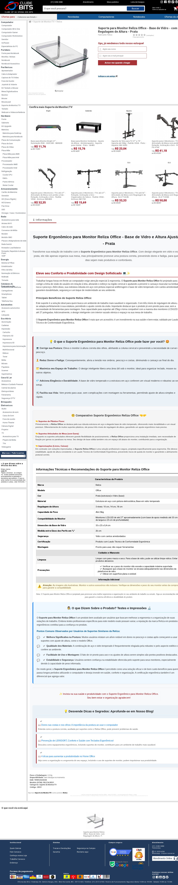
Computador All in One (11, 29)
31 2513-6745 (159, 851)
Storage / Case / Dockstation (14, 213)
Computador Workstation (12, 36)
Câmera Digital (7, 426)
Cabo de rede (7, 227)
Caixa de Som (8, 416)
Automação (6, 322)
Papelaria (5, 367)
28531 (39, 787)
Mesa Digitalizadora (10, 91)
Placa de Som (7, 143)
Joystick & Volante (9, 84)
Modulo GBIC (7, 237)
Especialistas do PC (10, 46)
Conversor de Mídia (9, 230)
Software (5, 43)
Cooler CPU (7, 175)
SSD (3, 209)
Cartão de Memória (9, 192)
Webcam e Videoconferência (13, 112)
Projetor (5, 429)
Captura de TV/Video (10, 78)
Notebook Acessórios (11, 64)
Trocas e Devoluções (62, 848)
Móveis (4, 363)
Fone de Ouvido (8, 81)
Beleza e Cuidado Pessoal (12, 384)
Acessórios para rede (10, 220)
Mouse (4, 98)
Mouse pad (6, 102)
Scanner (5, 370)
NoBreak (5, 277)
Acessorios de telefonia (11, 287)
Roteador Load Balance (11, 248)
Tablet (4, 298)
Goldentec (88, 111)
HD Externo (6, 203)
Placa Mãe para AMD (11, 154)
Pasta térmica (8, 182)
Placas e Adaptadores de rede (14, 241)
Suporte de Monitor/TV (11, 105)
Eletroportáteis (8, 391)
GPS (3, 311)
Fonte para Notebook (10, 53)
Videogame (6, 447)
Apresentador (7, 71)
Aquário (129, 111)
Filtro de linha (7, 270)
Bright (48, 111)
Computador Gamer (10, 32)
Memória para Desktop (12, 133)
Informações (44, 219)
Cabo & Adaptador (9, 74)
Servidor (5, 39)
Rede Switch (7, 244)
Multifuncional (8, 350)
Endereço (14, 863)
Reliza (109, 35)
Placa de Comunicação (11, 140)
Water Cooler (8, 185)
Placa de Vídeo (8, 147)
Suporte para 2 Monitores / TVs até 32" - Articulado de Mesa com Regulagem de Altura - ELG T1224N (129, 195)
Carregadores (7, 291)
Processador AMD (10, 164)
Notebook (6, 60)
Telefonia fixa (7, 301)
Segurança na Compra (86, 848)
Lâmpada (5, 315)
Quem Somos (15, 848)
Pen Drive (5, 206)
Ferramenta (6, 395)
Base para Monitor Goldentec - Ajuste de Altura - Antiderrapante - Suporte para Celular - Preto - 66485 (87, 143)
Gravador (5, 196)
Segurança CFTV (8, 398)
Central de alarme (9, 388)
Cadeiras (5, 325)
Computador (7, 25)
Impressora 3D (8, 343)
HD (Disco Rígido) (9, 199)
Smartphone (7, 294)
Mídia (4, 360)
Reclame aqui (82, 852)
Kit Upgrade (6, 126)
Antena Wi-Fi (7, 223)
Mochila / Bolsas (8, 57)
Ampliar (60, 91)
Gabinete (5, 123)
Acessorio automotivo (11, 308)
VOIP (4, 256)
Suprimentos (7, 374)
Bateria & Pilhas (8, 263)
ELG (129, 163)
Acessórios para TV (11, 436)
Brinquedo (6, 402)
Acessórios (6, 381)
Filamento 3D (8, 336)
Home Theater (8, 423)
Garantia (56, 852)
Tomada (5, 280)
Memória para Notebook (13, 137)
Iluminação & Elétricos (10, 273)
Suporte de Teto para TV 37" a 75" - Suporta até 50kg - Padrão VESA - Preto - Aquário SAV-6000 (129, 143)
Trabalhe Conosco (17, 859)
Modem (5, 234)
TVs (4, 443)
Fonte (4, 119)
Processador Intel (10, 168)
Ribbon (5, 353)
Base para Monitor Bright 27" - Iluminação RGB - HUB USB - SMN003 (46, 142)
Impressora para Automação (14, 346)
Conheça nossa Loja (18, 856)
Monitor (5, 95)
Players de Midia (9, 440)
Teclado (5, 109)
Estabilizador (7, 266)
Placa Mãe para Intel (11, 157)
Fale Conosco (15, 852)
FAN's (5, 178)
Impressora (7, 339)
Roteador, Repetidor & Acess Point (13, 252)
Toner (5, 357)
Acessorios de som (10, 412)
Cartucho (6, 332)
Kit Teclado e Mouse (10, 88)
